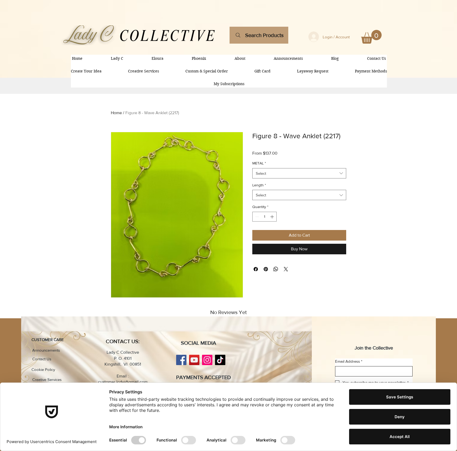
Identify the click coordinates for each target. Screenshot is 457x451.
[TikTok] (220, 360)
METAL (259, 163)
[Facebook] (181, 360)
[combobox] (299, 173)
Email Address (348, 361)
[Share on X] (286, 269)
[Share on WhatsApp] (276, 269)
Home (116, 113)
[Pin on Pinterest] (266, 269)
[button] (371, 37)
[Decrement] (256, 216)
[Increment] (272, 216)
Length (259, 185)
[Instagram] (207, 360)
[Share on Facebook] (256, 269)
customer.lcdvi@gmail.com (123, 382)
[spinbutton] (264, 216)
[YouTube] (194, 360)
